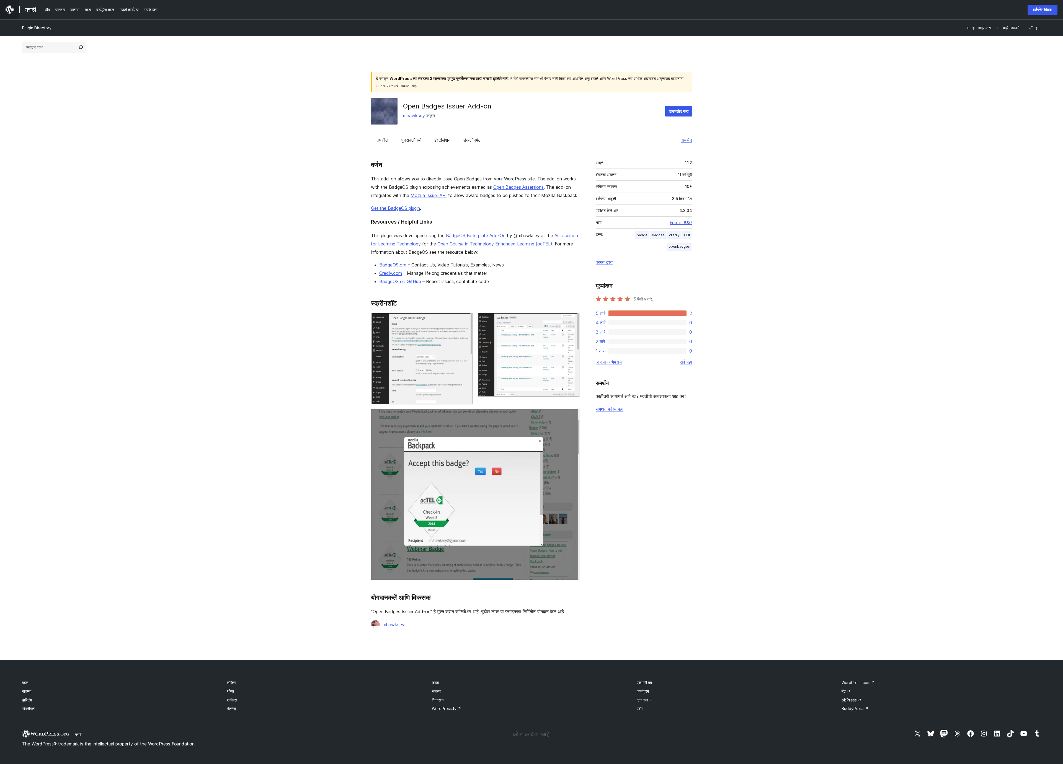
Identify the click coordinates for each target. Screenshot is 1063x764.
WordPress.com (858, 682)
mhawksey (414, 115)
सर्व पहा (686, 362)
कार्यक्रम (643, 691)
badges (658, 235)
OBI (687, 235)
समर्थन (686, 140)
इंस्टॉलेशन (442, 140)
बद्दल (25, 682)
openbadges (679, 246)
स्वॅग (640, 708)
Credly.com (390, 273)
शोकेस (231, 682)
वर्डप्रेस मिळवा (1042, 9)
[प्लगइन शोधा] (80, 47)
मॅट (846, 691)
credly (674, 235)
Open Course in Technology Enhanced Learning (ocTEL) (494, 244)
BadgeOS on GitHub (400, 281)
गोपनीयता (28, 708)
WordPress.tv (446, 708)
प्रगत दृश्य (604, 262)
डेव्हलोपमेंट (472, 140)
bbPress (851, 700)
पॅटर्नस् (231, 708)
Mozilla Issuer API (429, 195)
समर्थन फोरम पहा (609, 409)
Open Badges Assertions (518, 187)
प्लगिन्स (232, 700)
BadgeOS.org (392, 265)
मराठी (78, 734)
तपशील (382, 140)
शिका (435, 682)
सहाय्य (436, 691)
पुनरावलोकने (411, 140)
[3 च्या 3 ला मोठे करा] (572, 416)
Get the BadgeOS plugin (395, 208)
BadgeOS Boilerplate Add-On (475, 235)
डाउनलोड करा (678, 111)
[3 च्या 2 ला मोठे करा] (572, 320)
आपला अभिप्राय (609, 362)
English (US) (681, 222)
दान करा (645, 700)
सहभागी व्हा (644, 682)
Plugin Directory (36, 27)
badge (642, 235)
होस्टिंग (27, 700)
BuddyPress (855, 708)
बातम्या (26, 691)
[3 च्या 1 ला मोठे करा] (465, 320)
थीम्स (230, 691)
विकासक (437, 700)
